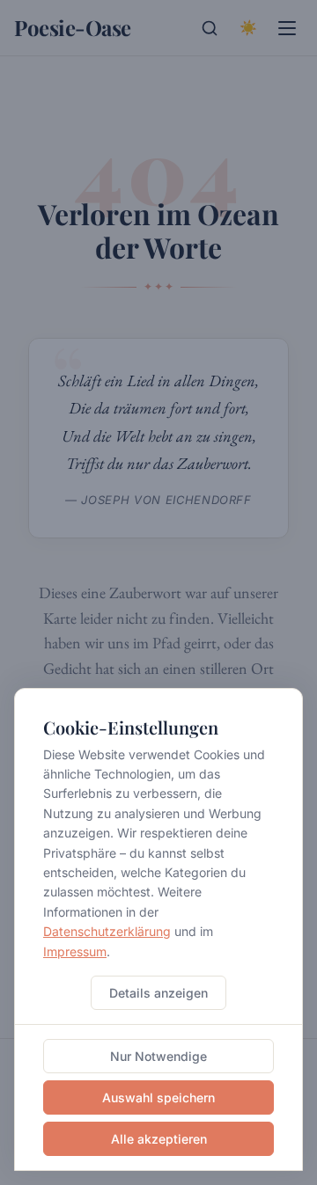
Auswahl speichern (158, 1097)
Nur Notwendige (158, 1056)
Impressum (75, 951)
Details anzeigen (158, 992)
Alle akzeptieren (159, 1138)
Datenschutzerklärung (107, 931)
